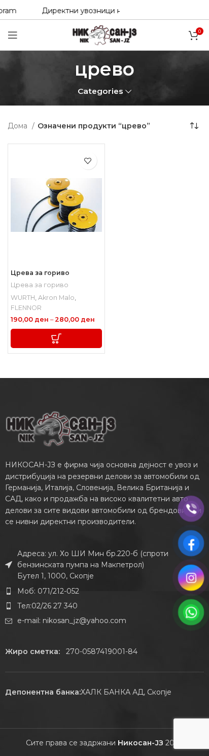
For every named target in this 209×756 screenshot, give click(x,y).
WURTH (23, 297)
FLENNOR (26, 308)
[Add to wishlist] (88, 160)
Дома (18, 125)
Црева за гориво (40, 273)
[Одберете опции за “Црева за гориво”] (56, 338)
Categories (100, 91)
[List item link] (104, 591)
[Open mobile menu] (13, 35)
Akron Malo (56, 297)
